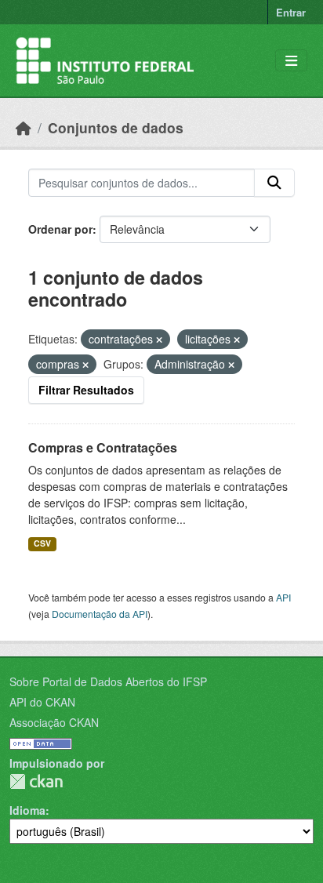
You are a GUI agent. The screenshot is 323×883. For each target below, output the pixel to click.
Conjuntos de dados (115, 127)
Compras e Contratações (102, 447)
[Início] (23, 127)
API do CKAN (42, 702)
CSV (42, 543)
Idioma (27, 810)
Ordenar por (60, 229)
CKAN (36, 781)
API (283, 597)
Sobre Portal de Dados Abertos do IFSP (108, 681)
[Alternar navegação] (291, 60)
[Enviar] (274, 183)
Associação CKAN (54, 722)
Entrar (291, 12)
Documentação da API (99, 613)
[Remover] (159, 339)
